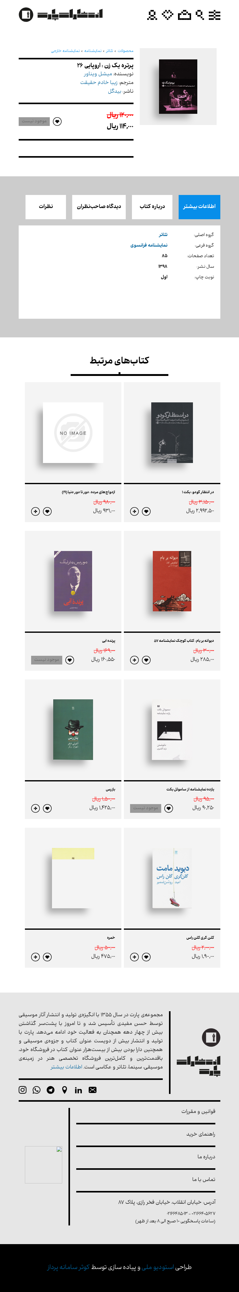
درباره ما (206, 1157)
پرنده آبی (108, 641)
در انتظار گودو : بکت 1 (198, 492)
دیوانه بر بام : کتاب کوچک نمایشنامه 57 (184, 641)
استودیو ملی (158, 1267)
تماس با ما (203, 1180)
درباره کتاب (152, 207)
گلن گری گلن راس (200, 938)
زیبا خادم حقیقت (99, 83)
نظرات (46, 207)
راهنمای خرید (200, 1134)
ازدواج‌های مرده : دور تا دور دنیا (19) (88, 492)
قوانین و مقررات (198, 1112)
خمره (111, 938)
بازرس (110, 789)
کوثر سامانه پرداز (68, 1267)
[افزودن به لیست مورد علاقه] (146, 511)
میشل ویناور (98, 74)
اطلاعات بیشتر (199, 207)
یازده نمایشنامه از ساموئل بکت (190, 789)
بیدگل (114, 91)
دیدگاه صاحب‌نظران (99, 207)
